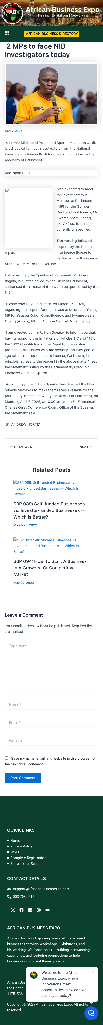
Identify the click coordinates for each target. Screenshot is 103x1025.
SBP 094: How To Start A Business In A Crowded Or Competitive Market (50, 568)
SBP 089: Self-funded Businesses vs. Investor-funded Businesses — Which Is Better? (49, 510)
